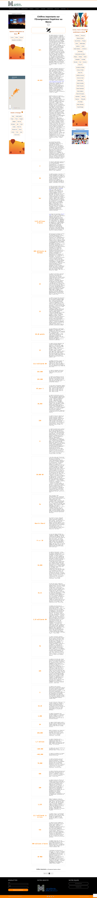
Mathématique (82, 43)
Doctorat (21, 37)
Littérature (83, 96)
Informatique (80, 51)
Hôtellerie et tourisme (80, 75)
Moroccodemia (13, 896)
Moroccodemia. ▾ (12, 8)
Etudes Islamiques (80, 104)
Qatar (13, 116)
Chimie (76, 43)
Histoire (85, 56)
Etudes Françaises (80, 85)
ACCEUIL (18, 8)
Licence (12, 37)
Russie (20, 129)
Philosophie (83, 99)
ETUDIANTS (37, 8)
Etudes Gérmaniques (80, 93)
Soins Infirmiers (77, 40)
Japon (21, 132)
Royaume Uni (14, 129)
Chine (17, 132)
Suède (21, 124)
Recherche (31, 8)
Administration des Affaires (80, 54)
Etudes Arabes (80, 80)
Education (76, 62)
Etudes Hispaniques (80, 88)
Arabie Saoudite (19, 116)
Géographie (77, 59)
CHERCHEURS (43, 8)
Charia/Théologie (80, 107)
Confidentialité (19, 896)
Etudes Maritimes (77, 48)
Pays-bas (19, 121)
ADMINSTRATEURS (50, 8)
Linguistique (77, 96)
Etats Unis (19, 126)
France (16, 118)
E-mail (9, 885)
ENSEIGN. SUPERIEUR (25, 8)
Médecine (77, 35)
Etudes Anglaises (80, 91)
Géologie (80, 56)
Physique (84, 40)
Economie (85, 62)
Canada (14, 126)
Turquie (12, 118)
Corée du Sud (16, 134)
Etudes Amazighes (80, 83)
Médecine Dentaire (80, 38)
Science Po (80, 64)
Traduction (77, 99)
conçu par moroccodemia (84, 896)
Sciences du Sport (80, 77)
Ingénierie (78, 46)
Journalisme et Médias (80, 67)
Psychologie (80, 101)
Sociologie (83, 59)
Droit (80, 62)
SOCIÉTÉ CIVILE (63, 8)
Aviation (82, 46)
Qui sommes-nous (78, 883)
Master (16, 37)
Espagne (21, 118)
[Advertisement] (16, 68)
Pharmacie (83, 35)
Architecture (84, 48)
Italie (17, 124)
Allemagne (13, 124)
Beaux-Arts (80, 72)
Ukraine (12, 132)
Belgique (14, 121)
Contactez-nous (78, 886)
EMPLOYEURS (57, 8)
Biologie (75, 56)
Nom (9, 882)
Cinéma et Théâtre (80, 69)
